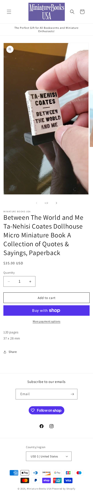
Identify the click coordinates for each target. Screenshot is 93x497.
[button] (9, 12)
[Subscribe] (72, 394)
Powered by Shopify (63, 488)
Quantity (9, 273)
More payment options (46, 321)
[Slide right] (56, 203)
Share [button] (13, 352)
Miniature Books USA (39, 488)
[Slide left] (37, 203)
